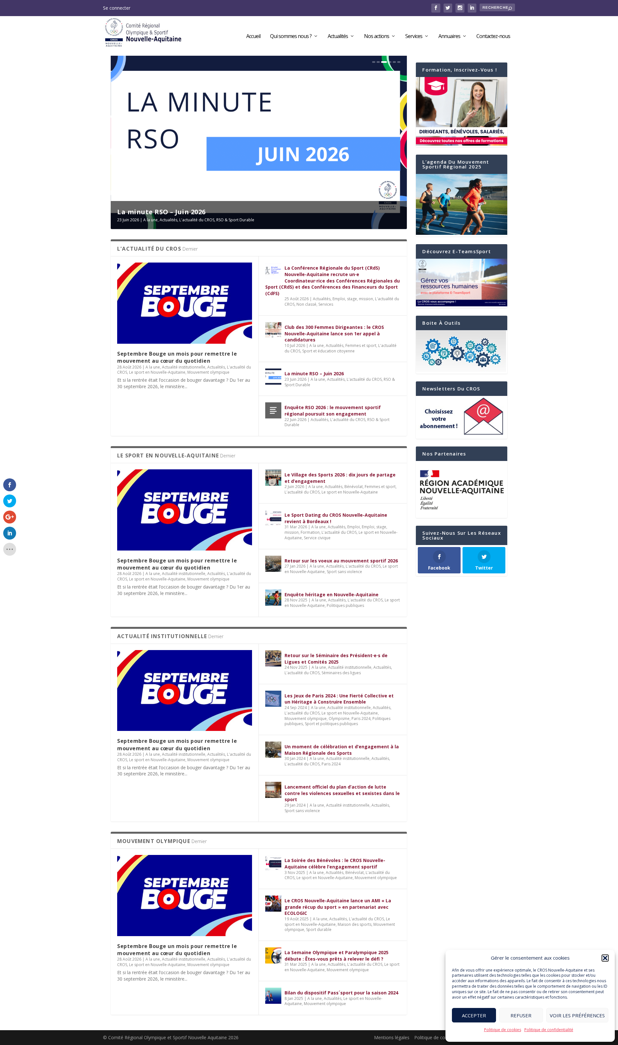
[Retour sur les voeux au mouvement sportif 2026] (273, 564)
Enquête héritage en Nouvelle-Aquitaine (332, 594)
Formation (310, 532)
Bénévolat (353, 486)
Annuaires (449, 37)
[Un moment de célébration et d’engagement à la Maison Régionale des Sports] (273, 750)
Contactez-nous (493, 37)
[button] (605, 958)
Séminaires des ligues (341, 673)
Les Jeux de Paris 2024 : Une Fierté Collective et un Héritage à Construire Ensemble (339, 699)
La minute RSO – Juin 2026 (314, 373)
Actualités (338, 37)
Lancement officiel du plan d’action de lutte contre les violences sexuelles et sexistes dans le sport (342, 793)
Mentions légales (391, 1037)
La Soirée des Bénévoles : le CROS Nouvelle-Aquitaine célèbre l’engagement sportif (335, 863)
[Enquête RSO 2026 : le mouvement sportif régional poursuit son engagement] (273, 410)
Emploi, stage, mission (352, 299)
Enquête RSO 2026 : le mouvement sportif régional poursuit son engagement (333, 410)
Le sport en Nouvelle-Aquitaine (157, 372)
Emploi (353, 527)
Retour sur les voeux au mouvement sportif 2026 (341, 561)
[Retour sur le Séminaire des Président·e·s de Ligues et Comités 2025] (273, 658)
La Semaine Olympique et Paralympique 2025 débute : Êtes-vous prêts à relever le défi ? (337, 955)
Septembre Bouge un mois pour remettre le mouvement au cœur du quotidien (177, 357)
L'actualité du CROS (198, 220)
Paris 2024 (360, 718)
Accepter (474, 1015)
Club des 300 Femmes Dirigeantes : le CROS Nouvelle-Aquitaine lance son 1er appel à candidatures (334, 333)
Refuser (520, 1015)
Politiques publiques (345, 605)
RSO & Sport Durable (237, 220)
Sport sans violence (344, 571)
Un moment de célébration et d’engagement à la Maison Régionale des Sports (342, 749)
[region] (461, 489)
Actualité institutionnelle (183, 367)
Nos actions (376, 37)
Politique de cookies (502, 1029)
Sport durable (319, 929)
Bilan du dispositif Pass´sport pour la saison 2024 (341, 993)
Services (413, 37)
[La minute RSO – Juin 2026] (273, 377)
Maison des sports (354, 924)
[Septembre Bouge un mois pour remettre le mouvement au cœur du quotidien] (184, 303)
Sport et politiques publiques (331, 723)
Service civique (317, 538)
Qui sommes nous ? (291, 37)
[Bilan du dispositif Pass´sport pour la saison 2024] (273, 996)
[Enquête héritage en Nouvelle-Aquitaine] (273, 598)
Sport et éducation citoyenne (328, 351)
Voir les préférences (577, 1015)
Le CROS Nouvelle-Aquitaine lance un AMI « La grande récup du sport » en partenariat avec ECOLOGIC (338, 906)
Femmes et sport (360, 345)
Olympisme (339, 718)
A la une (152, 220)
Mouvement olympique (208, 372)
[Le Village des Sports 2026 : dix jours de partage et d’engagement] (273, 478)
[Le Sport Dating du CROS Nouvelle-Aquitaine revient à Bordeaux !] (273, 518)
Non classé (306, 304)
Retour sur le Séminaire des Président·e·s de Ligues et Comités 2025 (336, 658)
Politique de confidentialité (548, 1029)
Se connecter (116, 8)
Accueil (253, 37)
